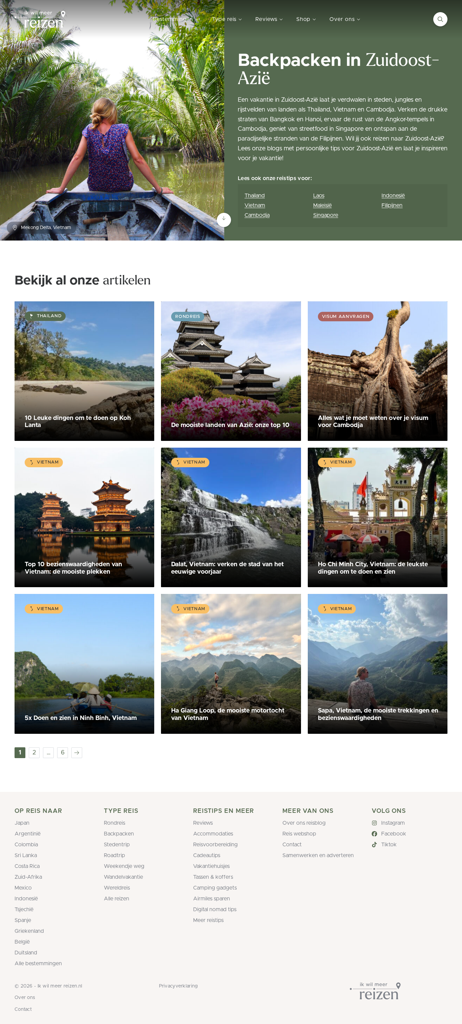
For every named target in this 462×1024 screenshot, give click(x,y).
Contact (292, 844)
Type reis (224, 19)
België (22, 942)
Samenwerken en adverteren (318, 855)
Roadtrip (114, 855)
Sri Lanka (26, 855)
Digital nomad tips (214, 909)
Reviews (266, 19)
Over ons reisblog (304, 823)
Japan (22, 823)
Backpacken (119, 833)
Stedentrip (117, 844)
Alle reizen (116, 898)
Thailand (255, 195)
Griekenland (29, 931)
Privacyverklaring (178, 986)
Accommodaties (213, 833)
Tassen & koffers (213, 877)
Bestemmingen (173, 19)
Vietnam (255, 205)
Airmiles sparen (211, 898)
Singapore (325, 215)
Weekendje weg (124, 866)
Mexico (23, 888)
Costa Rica (27, 866)
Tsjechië (24, 909)
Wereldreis (117, 888)
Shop (303, 19)
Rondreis (114, 823)
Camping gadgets (215, 888)
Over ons (341, 19)
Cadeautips (206, 855)
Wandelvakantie (123, 877)
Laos (318, 195)
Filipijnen (392, 205)
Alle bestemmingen (38, 963)
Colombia (26, 844)
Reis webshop (299, 833)
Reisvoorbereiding (215, 844)
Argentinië (28, 833)
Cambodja (257, 215)
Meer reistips (208, 920)
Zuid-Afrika (28, 877)
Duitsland (26, 952)
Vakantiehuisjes (211, 866)
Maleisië (322, 205)
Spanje (23, 920)
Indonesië (393, 195)
